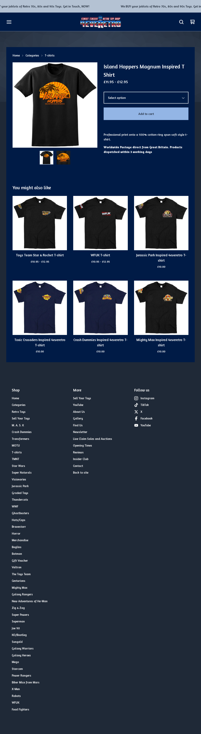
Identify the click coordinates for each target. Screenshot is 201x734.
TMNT (15, 459)
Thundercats (20, 499)
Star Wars (18, 466)
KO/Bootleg (19, 635)
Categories (32, 55)
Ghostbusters (20, 513)
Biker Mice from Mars (25, 682)
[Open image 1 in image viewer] (55, 105)
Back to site (80, 472)
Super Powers (20, 615)
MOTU (16, 445)
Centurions (18, 581)
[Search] (181, 21)
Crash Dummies (22, 432)
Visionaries (19, 479)
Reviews (78, 452)
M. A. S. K (18, 425)
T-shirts (50, 55)
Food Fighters (20, 709)
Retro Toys (19, 412)
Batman (17, 554)
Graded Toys (20, 493)
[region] (100, 6)
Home (16, 55)
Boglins (16, 547)
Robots (16, 696)
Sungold (17, 642)
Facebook (147, 418)
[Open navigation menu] (9, 21)
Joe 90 (16, 628)
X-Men (16, 689)
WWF (15, 506)
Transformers (20, 439)
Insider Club (80, 459)
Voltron (16, 567)
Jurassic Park (20, 486)
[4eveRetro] (100, 22)
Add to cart (146, 114)
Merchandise (20, 540)
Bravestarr (19, 526)
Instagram (147, 398)
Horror (16, 533)
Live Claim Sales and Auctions (92, 439)
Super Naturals (22, 472)
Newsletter (80, 432)
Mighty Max (19, 587)
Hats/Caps (18, 520)
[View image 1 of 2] (46, 158)
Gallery (78, 418)
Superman (18, 621)
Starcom (17, 669)
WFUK (15, 702)
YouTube (78, 405)
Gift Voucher (20, 560)
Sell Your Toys (21, 418)
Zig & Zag (18, 608)
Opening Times (82, 445)
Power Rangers (21, 675)
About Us (79, 412)
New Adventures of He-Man (30, 601)
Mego (15, 662)
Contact (78, 466)
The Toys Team (21, 574)
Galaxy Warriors (23, 648)
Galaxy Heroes (21, 655)
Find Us (78, 425)
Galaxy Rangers (22, 594)
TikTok (145, 405)
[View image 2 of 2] (63, 158)
